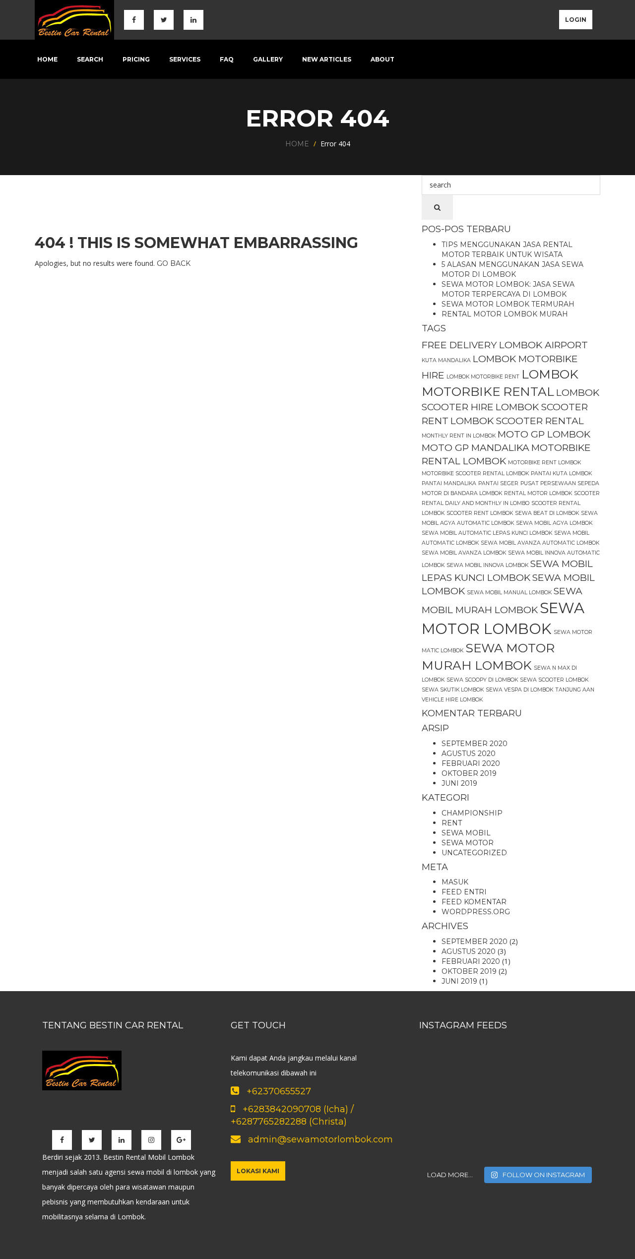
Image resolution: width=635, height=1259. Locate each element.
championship (472, 813)
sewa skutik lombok (453, 690)
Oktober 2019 (469, 773)
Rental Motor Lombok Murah (505, 314)
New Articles (326, 59)
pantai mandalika (449, 483)
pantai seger (498, 483)
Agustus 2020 (469, 753)
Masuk (455, 882)
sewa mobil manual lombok (509, 592)
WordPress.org (476, 911)
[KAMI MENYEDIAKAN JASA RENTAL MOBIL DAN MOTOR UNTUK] (446, 1072)
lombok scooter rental (517, 421)
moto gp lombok (544, 434)
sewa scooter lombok (554, 680)
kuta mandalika (446, 360)
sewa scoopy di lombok (482, 680)
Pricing (136, 59)
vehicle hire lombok (452, 699)
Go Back (173, 263)
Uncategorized (474, 852)
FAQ (227, 59)
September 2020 (475, 743)
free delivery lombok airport (505, 345)
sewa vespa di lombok (519, 690)
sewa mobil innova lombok (487, 565)
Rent (452, 822)
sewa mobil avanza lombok (464, 553)
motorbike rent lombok (544, 462)
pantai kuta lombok (561, 473)
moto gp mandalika (475, 447)
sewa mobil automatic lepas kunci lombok (487, 533)
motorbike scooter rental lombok (475, 473)
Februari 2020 (471, 763)
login (575, 19)
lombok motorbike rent (482, 377)
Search (90, 59)
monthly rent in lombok (459, 436)
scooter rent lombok (479, 513)
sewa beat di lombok (547, 513)
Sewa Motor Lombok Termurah (508, 304)
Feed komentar (474, 901)
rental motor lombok (538, 493)
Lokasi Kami (258, 1171)
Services (184, 59)
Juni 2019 (459, 783)
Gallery (268, 59)
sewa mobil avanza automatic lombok (540, 543)
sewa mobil (466, 832)
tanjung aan (574, 690)
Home (47, 59)
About (382, 59)
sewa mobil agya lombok (554, 523)
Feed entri (464, 891)
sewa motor (468, 842)
